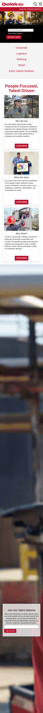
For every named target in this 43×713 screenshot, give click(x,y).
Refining (21, 59)
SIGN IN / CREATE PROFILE (30, 9)
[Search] (35, 4)
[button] (40, 4)
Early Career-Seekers (21, 70)
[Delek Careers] (12, 4)
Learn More (21, 146)
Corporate (21, 47)
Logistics (21, 53)
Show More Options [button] (15, 33)
